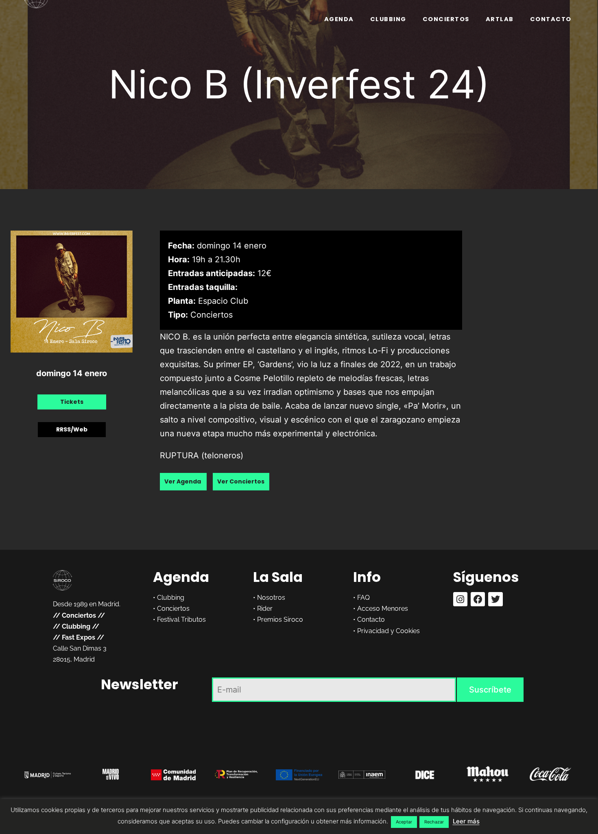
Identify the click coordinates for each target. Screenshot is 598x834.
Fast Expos (78, 637)
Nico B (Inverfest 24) (299, 84)
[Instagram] (460, 599)
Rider (265, 608)
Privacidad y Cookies (388, 631)
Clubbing (388, 19)
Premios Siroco (280, 619)
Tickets (71, 402)
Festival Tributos (181, 619)
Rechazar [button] (434, 822)
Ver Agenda (183, 481)
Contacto (551, 19)
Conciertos (446, 19)
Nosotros (271, 597)
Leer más (466, 821)
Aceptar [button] (404, 822)
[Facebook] (478, 599)
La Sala (278, 577)
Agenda (339, 19)
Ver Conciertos (240, 481)
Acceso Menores (382, 608)
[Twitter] (495, 599)
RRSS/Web (71, 429)
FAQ (363, 597)
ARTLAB (500, 19)
